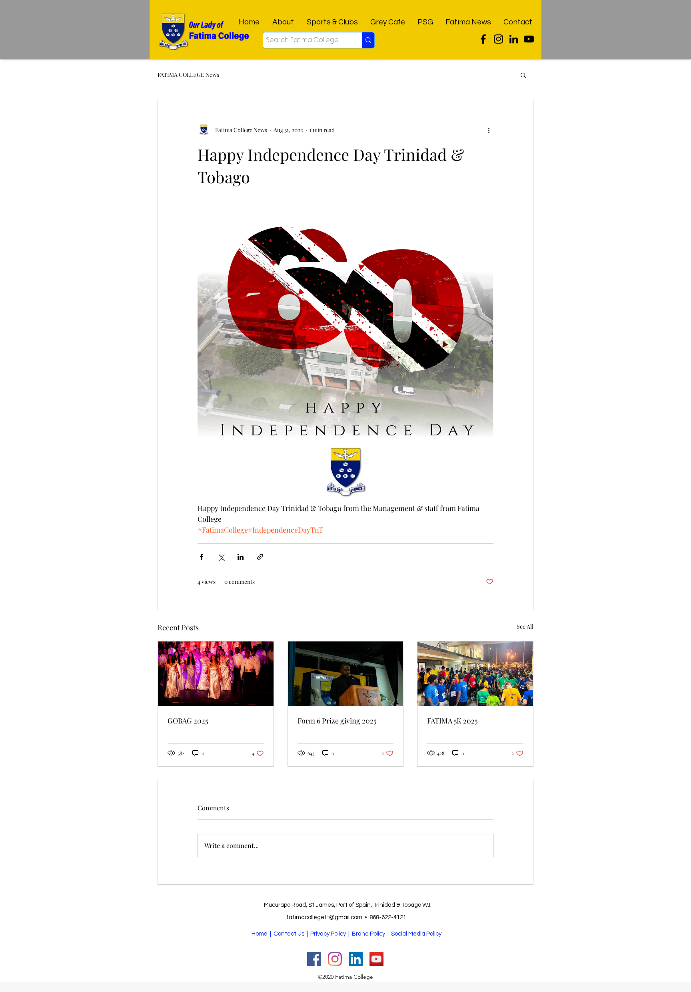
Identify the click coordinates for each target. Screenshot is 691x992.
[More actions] (488, 129)
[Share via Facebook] (201, 557)
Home (260, 934)
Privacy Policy (328, 934)
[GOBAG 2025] (216, 673)
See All (525, 626)
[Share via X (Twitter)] (221, 557)
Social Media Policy (416, 934)
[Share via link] (260, 557)
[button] (523, 75)
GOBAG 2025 (188, 720)
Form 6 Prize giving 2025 (337, 720)
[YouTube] (529, 39)
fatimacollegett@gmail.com (324, 917)
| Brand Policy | (369, 934)
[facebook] (513, 39)
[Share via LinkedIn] (240, 557)
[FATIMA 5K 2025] (475, 673)
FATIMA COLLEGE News (188, 74)
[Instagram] (498, 39)
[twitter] (483, 39)
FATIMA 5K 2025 (452, 720)
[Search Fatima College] (368, 40)
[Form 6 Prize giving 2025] (345, 673)
